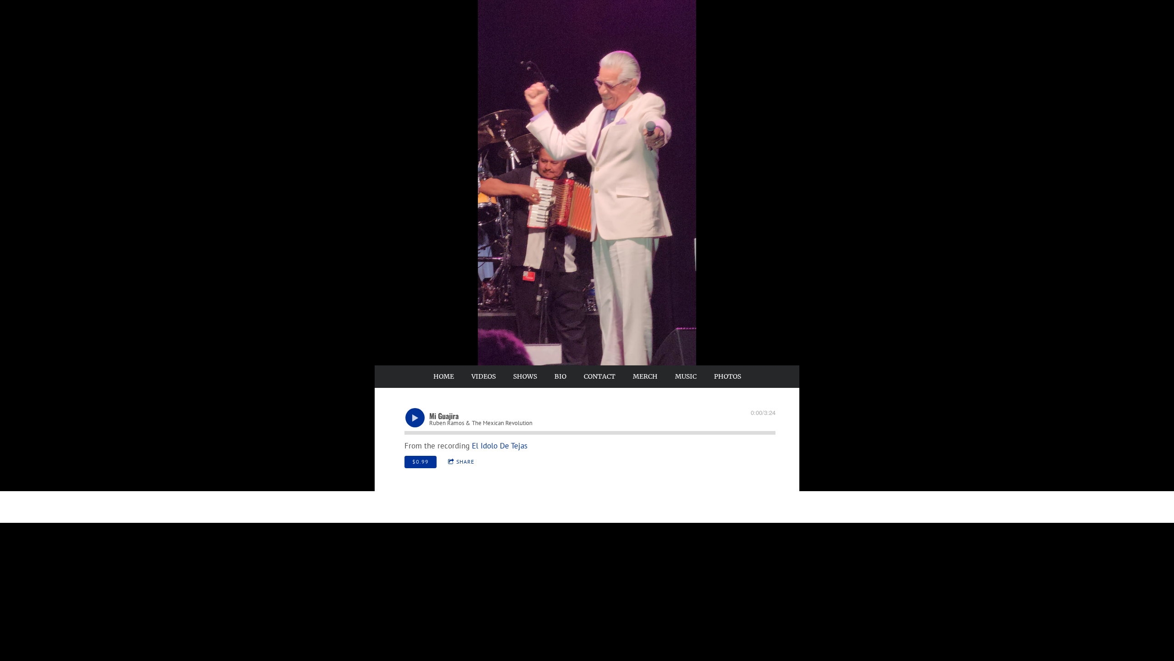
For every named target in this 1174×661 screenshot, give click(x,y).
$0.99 (420, 461)
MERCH (645, 376)
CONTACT (599, 376)
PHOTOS (727, 376)
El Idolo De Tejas (499, 446)
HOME (443, 376)
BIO (560, 376)
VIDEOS (483, 376)
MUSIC (686, 376)
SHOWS (525, 376)
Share (465, 461)
